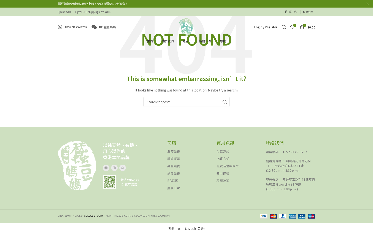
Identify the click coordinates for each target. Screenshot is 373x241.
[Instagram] (114, 168)
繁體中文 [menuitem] (174, 228)
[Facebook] (106, 168)
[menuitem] (174, 228)
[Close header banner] (367, 4)
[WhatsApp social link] (295, 12)
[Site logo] (186, 26)
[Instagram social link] (290, 12)
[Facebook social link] (285, 12)
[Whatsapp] (122, 168)
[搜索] (284, 27)
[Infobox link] (72, 27)
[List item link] (192, 151)
